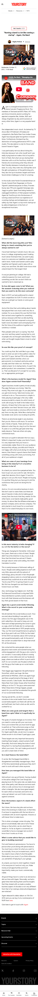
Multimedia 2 (18, 28)
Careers (16, 960)
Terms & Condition (6, 963)
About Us (4, 960)
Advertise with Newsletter (12, 954)
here (11, 900)
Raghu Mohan (17, 42)
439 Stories (27, 41)
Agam (26, 905)
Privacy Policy (29, 960)
